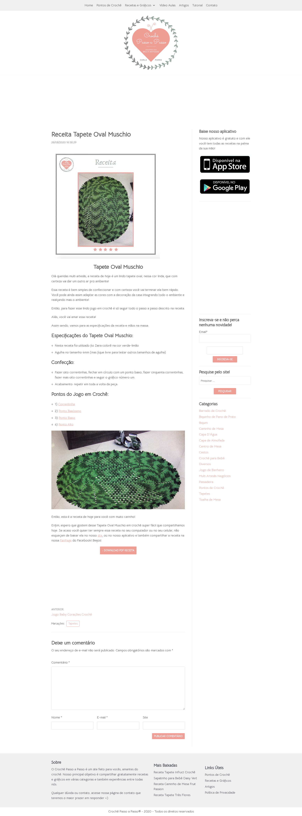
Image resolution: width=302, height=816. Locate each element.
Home (89, 5)
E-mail (102, 717)
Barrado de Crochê (212, 411)
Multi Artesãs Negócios (215, 476)
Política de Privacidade (220, 792)
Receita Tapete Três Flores (172, 795)
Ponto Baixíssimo (70, 411)
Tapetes (73, 623)
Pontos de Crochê (108, 5)
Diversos (205, 464)
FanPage (66, 540)
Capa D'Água (208, 434)
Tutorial (197, 5)
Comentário (60, 662)
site (100, 535)
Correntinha (66, 404)
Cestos (203, 452)
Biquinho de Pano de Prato (217, 417)
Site (145, 717)
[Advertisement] (151, 99)
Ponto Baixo (67, 418)
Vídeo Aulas (167, 5)
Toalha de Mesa (210, 500)
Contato (211, 5)
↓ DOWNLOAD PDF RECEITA (118, 550)
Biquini (203, 423)
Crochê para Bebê (212, 458)
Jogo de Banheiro (211, 470)
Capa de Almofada (211, 440)
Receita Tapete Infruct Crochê (174, 772)
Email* (203, 332)
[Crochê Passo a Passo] (151, 43)
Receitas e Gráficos (218, 781)
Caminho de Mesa (211, 429)
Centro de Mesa (210, 446)
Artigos (184, 5)
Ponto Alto (66, 424)
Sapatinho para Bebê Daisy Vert (175, 778)
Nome (56, 717)
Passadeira (206, 482)
